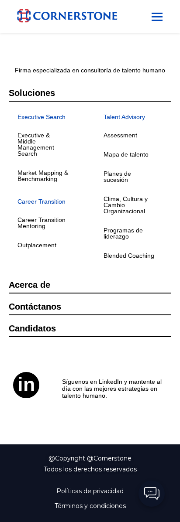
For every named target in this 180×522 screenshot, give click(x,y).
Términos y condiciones (90, 506)
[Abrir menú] (157, 16)
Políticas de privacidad (90, 491)
